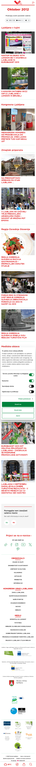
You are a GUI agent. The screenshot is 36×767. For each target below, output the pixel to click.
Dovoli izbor (18, 410)
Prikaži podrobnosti (24, 399)
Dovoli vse (18, 404)
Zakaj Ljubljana (18, 592)
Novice (18, 606)
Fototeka (18, 622)
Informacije (18, 583)
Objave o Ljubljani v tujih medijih (18, 640)
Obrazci (18, 610)
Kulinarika (18, 572)
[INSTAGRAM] (16, 544)
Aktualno (18, 576)
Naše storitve (18, 599)
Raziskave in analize (18, 630)
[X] (30, 544)
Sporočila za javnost (18, 619)
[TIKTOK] (5, 544)
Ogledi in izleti (18, 562)
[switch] (31, 380)
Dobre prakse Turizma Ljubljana (18, 633)
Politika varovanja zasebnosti (23, 758)
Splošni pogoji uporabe (8, 758)
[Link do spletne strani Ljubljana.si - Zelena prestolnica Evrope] (18, 699)
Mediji (18, 615)
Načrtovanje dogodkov (18, 596)
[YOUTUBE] (23, 544)
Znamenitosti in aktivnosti (18, 565)
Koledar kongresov (18, 603)
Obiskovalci (18, 558)
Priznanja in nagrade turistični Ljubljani (18, 637)
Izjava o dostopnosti (25, 756)
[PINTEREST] (18, 548)
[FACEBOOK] (11, 544)
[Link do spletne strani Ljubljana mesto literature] (18, 711)
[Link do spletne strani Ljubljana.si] (18, 683)
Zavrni (18, 416)
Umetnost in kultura (18, 569)
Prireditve (18, 579)
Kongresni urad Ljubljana (18, 589)
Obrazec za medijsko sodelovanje (18, 626)
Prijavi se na (18, 535)
